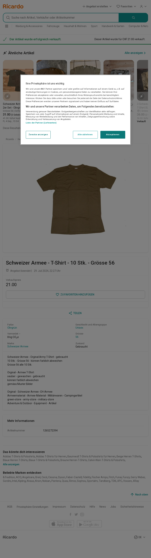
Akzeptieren (112, 134)
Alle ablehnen (85, 134)
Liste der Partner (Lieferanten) (41, 123)
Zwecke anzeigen (38, 134)
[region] (75, 110)
